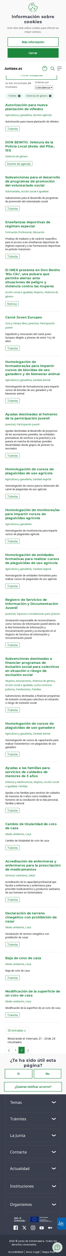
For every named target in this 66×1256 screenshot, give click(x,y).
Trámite (12, 129)
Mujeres (38, 292)
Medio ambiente (14, 834)
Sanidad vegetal (42, 479)
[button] (45, 68)
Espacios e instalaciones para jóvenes (38, 613)
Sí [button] (18, 1074)
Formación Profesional (18, 232)
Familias (36, 689)
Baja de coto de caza (23, 958)
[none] (28, 1050)
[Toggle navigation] (27, 68)
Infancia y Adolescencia (18, 782)
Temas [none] (16, 1102)
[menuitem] (16, 1251)
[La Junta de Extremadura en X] (24, 1227)
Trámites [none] (18, 1118)
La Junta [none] (17, 1135)
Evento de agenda (18, 164)
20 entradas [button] (18, 1031)
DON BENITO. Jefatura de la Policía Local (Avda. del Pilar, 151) (30, 146)
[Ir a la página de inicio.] (12, 68)
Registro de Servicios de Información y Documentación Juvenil (31, 604)
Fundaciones (23, 689)
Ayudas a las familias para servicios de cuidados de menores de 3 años (27, 772)
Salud (32, 875)
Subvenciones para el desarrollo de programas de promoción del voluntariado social (32, 181)
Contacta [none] (18, 1151)
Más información (33, 42)
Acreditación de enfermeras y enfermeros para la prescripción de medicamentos (33, 865)
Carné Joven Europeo (23, 317)
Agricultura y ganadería (18, 115)
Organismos (21, 1204)
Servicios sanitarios (16, 875)
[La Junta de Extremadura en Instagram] (33, 1227)
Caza (28, 834)
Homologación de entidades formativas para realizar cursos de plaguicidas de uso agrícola (32, 559)
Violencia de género (16, 156)
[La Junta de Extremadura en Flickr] (50, 1227)
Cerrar (33, 53)
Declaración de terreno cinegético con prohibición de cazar (31, 917)
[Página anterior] (9, 1050)
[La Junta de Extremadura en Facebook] (15, 1227)
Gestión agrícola (42, 115)
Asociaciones (23, 680)
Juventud (33, 323)
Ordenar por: (42, 82)
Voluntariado (12, 191)
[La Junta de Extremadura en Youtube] (41, 1227)
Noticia (12, 304)
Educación (38, 232)
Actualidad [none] (20, 1168)
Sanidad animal (41, 380)
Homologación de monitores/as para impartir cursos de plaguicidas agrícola (32, 514)
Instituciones (22, 1186)
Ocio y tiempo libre (16, 323)
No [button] (47, 1074)
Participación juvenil (28, 424)
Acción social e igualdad (34, 191)
